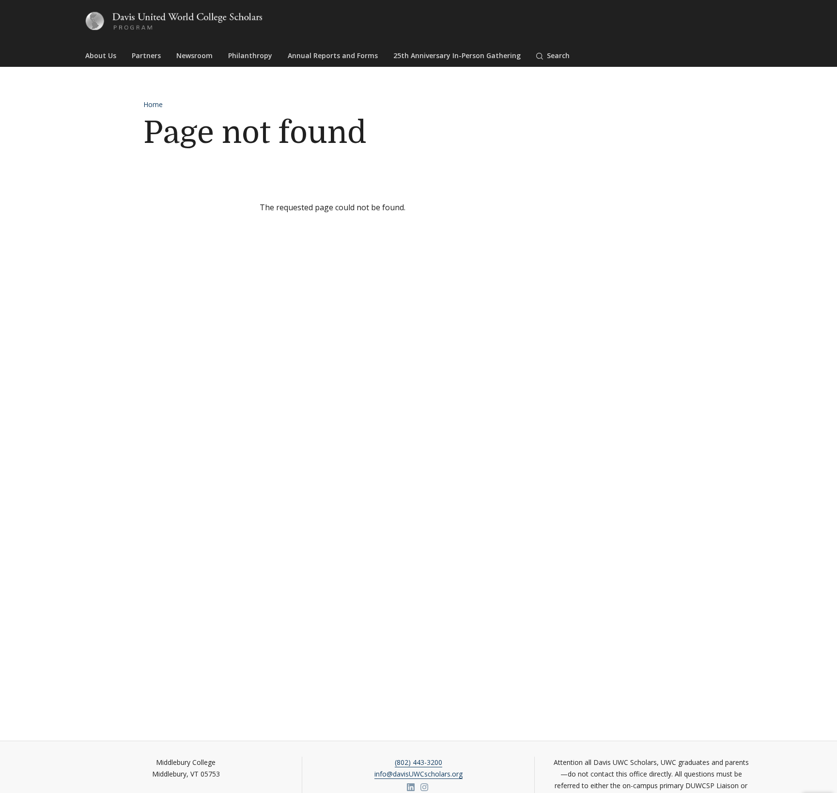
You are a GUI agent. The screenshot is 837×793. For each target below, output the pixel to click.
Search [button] (558, 55)
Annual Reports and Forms (333, 55)
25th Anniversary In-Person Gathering (457, 55)
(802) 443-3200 (418, 762)
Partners (146, 55)
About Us (100, 55)
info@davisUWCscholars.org (418, 773)
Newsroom (194, 55)
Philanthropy (250, 55)
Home (153, 104)
